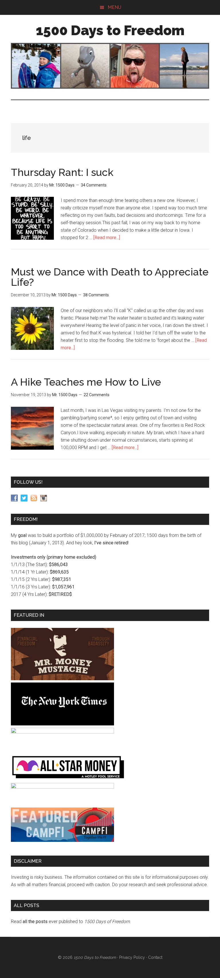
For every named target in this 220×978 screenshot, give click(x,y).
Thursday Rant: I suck (62, 172)
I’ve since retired (111, 542)
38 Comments (96, 295)
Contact (155, 957)
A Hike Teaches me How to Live (86, 382)
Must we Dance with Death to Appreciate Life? (110, 277)
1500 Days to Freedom (110, 30)
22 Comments (96, 394)
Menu (114, 7)
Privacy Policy (132, 957)
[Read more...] (106, 237)
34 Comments (94, 185)
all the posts (35, 921)
